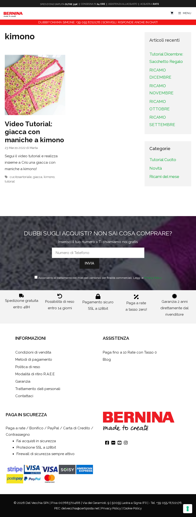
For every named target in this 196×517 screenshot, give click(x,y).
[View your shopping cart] (172, 13)
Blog (107, 359)
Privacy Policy (153, 277)
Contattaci (24, 396)
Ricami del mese (164, 176)
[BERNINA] (13, 13)
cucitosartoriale (21, 177)
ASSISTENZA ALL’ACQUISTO (122, 4)
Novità (155, 168)
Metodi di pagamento (33, 359)
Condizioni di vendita (33, 352)
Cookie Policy (132, 508)
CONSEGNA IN (93, 4)
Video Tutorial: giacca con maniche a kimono (34, 132)
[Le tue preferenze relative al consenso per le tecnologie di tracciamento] (187, 508)
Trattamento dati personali (37, 389)
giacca (37, 177)
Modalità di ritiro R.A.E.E (35, 374)
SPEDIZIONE (59, 4)
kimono (49, 177)
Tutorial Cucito (162, 159)
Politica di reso (27, 367)
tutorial (10, 181)
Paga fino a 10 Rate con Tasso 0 (130, 352)
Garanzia (22, 381)
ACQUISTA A (149, 4)
